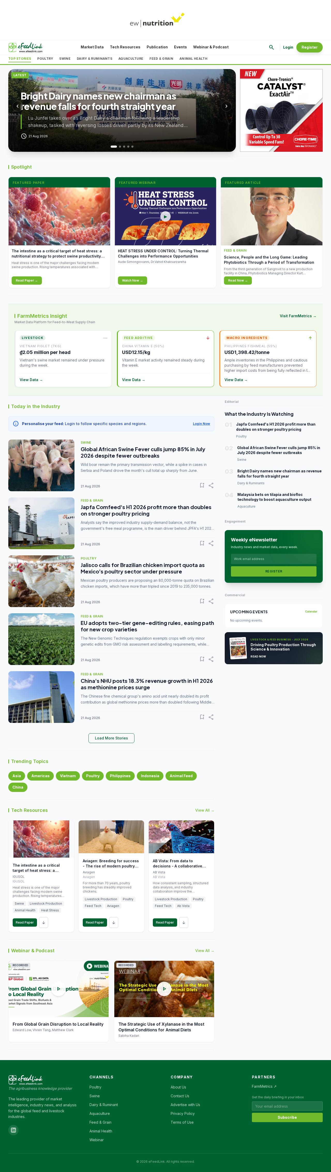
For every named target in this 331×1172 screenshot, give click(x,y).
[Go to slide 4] (128, 147)
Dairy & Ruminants (94, 59)
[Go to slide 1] (112, 147)
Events (180, 47)
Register (310, 47)
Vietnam (68, 776)
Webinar (96, 1140)
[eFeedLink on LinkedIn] (13, 1130)
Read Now (258, 656)
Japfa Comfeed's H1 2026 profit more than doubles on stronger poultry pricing (146, 510)
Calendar (311, 611)
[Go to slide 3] (124, 147)
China (17, 787)
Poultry (45, 59)
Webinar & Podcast (211, 47)
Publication (157, 47)
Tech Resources (125, 47)
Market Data (92, 47)
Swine (65, 59)
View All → (204, 810)
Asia (16, 776)
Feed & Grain (161, 59)
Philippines (120, 776)
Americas (40, 776)
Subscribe (287, 1117)
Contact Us (180, 1096)
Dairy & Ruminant (103, 1104)
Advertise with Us (185, 1104)
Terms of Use (182, 1122)
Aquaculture (130, 59)
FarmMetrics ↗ (264, 1086)
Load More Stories (111, 738)
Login (288, 47)
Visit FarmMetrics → (298, 316)
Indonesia (150, 776)
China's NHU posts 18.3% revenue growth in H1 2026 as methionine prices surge (147, 683)
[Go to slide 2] (118, 147)
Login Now (201, 424)
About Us (178, 1087)
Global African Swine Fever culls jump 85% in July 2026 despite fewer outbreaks (143, 452)
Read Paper (25, 922)
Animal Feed (181, 776)
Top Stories (19, 59)
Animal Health (193, 59)
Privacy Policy (183, 1113)
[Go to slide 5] (132, 147)
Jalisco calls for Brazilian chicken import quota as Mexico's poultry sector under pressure (143, 568)
